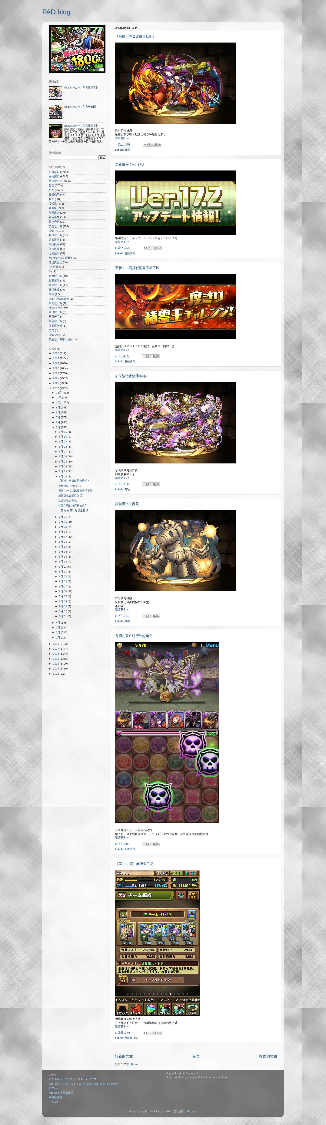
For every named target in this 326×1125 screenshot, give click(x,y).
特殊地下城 (55, 235)
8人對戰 (53, 267)
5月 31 (63, 431)
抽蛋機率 (54, 194)
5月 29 (63, 441)
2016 (56, 653)
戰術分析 (54, 221)
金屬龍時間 (55, 1097)
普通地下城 (55, 321)
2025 (56, 358)
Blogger (191, 1111)
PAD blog (56, 12)
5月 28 (63, 446)
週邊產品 (54, 239)
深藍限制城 (55, 325)
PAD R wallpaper (59, 298)
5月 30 (63, 436)
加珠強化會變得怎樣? (131, 376)
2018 (56, 643)
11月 (59, 397)
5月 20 (63, 522)
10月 (59, 402)
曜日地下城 (55, 312)
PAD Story (55, 334)
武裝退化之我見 (127, 504)
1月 (58, 637)
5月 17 (63, 536)
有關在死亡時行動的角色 (133, 636)
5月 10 (63, 571)
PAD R (53, 230)
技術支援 (54, 289)
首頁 (196, 1056)
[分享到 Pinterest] (159, 145)
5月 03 (63, 606)
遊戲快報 (130, 253)
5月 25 (63, 461)
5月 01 (63, 616)
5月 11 (63, 566)
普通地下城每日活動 (61, 339)
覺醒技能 (54, 280)
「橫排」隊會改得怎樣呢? (134, 37)
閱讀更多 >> (122, 138)
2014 (56, 663)
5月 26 (63, 456)
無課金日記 (131, 1038)
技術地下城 (55, 285)
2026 (56, 353)
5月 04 (63, 601)
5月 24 (63, 466)
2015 (56, 658)
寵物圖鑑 (54, 176)
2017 (56, 648)
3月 (58, 627)
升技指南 (54, 244)
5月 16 (63, 541)
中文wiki (53, 1101)
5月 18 (63, 531)
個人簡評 (54, 248)
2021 (56, 378)
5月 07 (63, 586)
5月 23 (63, 471)
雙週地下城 (55, 226)
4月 (58, 622)
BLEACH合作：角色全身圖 (80, 106)
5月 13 (63, 556)
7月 (58, 417)
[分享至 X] (152, 145)
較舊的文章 (268, 1056)
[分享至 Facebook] (156, 145)
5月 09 (63, 576)
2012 (56, 673)
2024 (56, 363)
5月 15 (63, 546)
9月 (58, 407)
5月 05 (63, 596)
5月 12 (63, 561)
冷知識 (53, 203)
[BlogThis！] (149, 145)
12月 (59, 392)
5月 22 (63, 476)
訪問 (51, 330)
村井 (51, 199)
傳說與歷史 (55, 262)
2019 (56, 388)
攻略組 (53, 208)
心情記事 (54, 253)
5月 (58, 427)
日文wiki (53, 1088)
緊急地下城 (55, 276)
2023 (56, 368)
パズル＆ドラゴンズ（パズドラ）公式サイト (75, 1079)
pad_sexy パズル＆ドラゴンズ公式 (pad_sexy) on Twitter (84, 1083)
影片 (51, 190)
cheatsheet (55, 307)
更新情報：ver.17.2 (129, 165)
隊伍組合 (54, 212)
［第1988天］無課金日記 (134, 864)
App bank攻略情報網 (61, 1092)
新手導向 (130, 849)
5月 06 (63, 591)
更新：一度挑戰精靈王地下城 (137, 268)
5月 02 (63, 611)
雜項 (127, 149)
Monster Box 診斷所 (61, 257)
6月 (58, 422)
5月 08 (63, 581)
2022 (56, 373)
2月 (58, 632)
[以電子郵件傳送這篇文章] (145, 145)
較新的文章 (124, 1056)
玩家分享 (54, 316)
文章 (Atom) (131, 1064)
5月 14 (63, 551)
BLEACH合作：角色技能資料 (81, 87)
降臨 (51, 294)
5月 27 (63, 451)
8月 (58, 412)
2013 (56, 668)
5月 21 (63, 516)
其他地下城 (55, 303)
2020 (56, 383)
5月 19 (63, 526)
